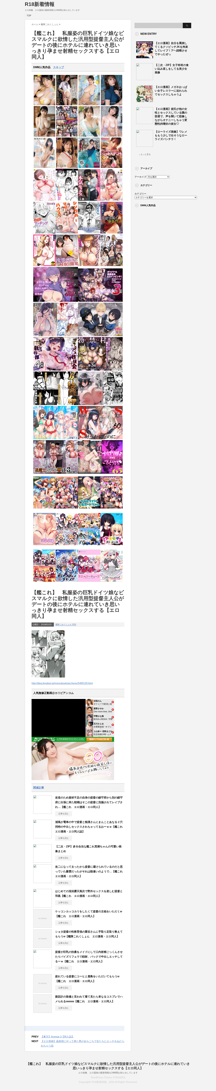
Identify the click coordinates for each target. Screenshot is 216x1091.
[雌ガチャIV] (100, 404)
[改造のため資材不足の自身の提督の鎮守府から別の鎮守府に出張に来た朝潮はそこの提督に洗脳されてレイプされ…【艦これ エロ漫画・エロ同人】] (42, 812)
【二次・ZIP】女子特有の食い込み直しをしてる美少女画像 (172, 69)
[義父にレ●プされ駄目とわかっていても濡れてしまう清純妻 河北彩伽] (111, 104)
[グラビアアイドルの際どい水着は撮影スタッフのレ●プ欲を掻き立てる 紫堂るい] (44, 135)
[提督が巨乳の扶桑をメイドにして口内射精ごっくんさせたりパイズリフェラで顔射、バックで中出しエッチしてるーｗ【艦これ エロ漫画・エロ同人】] (42, 966)
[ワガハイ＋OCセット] (44, 582)
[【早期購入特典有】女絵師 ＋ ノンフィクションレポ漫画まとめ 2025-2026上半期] (55, 404)
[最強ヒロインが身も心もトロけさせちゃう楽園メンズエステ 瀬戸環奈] (44, 104)
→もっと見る (145, 154)
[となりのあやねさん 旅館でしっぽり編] (55, 335)
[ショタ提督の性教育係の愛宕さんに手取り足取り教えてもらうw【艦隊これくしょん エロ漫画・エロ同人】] (42, 946)
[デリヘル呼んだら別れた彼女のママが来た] (100, 473)
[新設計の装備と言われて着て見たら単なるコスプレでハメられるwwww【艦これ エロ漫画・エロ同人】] (42, 1011)
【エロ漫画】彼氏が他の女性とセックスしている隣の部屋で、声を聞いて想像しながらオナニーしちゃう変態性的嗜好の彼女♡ (171, 116)
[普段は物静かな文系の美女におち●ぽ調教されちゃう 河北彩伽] (67, 167)
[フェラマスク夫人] (89, 265)
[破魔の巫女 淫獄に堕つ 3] (100, 301)
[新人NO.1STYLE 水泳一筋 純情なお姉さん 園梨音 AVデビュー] (89, 135)
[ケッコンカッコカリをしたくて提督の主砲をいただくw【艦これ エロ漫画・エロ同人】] (42, 926)
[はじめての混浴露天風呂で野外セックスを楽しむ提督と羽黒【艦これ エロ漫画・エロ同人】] (42, 906)
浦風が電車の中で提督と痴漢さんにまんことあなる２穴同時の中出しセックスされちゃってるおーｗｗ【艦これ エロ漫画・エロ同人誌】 (90, 827)
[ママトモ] (44, 546)
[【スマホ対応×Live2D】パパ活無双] (100, 335)
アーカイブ (140, 176)
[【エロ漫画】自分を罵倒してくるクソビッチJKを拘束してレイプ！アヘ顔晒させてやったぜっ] (144, 57)
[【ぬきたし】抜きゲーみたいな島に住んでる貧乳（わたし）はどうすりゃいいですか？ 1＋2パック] (89, 546)
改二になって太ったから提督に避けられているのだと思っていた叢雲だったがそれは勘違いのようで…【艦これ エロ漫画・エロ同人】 (90, 871)
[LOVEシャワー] (111, 200)
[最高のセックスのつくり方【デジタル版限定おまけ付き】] (44, 200)
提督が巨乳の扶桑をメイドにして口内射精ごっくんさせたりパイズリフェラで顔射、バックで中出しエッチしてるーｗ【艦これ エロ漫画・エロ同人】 (89, 956)
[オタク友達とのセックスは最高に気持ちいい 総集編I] (55, 301)
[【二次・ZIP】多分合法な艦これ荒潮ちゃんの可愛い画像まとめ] (42, 861)
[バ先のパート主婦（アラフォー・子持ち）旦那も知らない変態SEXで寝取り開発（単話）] (67, 265)
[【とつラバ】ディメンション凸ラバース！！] (67, 582)
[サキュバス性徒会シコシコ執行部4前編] (55, 369)
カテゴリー (140, 193)
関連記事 (38, 787)
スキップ (58, 67)
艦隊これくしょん (64, 624)
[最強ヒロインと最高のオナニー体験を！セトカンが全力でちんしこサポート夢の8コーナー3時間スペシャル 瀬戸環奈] (89, 104)
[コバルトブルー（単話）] (89, 232)
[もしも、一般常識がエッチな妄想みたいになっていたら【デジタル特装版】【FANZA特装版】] (44, 265)
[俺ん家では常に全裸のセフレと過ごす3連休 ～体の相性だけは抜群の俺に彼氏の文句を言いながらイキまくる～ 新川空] (44, 167)
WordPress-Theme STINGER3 (108, 1077)
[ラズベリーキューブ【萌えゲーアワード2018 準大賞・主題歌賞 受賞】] (89, 582)
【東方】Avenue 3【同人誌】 (57, 1036)
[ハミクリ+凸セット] (67, 546)
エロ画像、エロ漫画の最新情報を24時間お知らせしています (108, 1072)
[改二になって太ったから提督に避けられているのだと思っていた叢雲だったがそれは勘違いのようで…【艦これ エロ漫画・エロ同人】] (42, 881)
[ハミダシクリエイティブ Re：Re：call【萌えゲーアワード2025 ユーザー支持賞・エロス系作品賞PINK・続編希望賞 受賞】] (111, 582)
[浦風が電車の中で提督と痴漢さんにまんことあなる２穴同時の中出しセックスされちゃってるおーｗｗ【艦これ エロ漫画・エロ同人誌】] (42, 837)
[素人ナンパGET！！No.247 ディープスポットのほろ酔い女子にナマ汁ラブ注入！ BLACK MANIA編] (67, 135)
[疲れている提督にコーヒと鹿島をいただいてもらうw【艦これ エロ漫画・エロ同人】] (42, 991)
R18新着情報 (40, 4)
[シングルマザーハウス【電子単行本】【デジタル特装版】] (67, 232)
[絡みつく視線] (111, 265)
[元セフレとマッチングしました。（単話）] (44, 232)
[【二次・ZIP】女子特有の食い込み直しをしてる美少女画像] (144, 78)
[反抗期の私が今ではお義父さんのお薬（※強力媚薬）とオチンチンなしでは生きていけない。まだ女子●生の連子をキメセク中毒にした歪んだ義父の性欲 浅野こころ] (67, 104)
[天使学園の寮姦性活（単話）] (111, 232)
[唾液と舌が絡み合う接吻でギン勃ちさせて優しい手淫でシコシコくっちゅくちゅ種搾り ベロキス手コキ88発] (111, 167)
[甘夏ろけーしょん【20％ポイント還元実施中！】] (44, 509)
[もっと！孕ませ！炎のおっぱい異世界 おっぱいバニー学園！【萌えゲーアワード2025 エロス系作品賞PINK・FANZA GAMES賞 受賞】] (111, 509)
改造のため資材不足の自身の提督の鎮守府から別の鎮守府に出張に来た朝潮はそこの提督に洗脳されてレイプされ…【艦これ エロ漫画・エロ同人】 (89, 802)
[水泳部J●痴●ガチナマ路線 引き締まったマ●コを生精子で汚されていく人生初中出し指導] (89, 167)
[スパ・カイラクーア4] (55, 438)
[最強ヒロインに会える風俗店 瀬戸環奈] (111, 135)
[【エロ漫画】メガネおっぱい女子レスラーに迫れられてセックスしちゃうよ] (144, 100)
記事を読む (64, 813)
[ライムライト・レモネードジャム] (89, 509)
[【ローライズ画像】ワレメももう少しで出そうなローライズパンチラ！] (144, 145)
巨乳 (74, 624)
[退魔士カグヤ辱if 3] (55, 473)
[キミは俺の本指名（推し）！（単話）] (67, 200)
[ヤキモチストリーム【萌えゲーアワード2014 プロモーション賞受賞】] (111, 546)
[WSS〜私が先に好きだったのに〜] (100, 438)
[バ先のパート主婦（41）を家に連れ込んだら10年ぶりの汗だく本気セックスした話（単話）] (89, 200)
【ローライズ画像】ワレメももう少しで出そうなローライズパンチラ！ (171, 135)
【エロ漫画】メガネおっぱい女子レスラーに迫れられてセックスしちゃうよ (171, 91)
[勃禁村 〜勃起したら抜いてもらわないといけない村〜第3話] (100, 369)
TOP (29, 15)
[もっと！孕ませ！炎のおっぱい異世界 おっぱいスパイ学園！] (67, 509)
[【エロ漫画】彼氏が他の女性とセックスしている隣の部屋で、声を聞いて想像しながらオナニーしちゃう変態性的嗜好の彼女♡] (144, 122)
